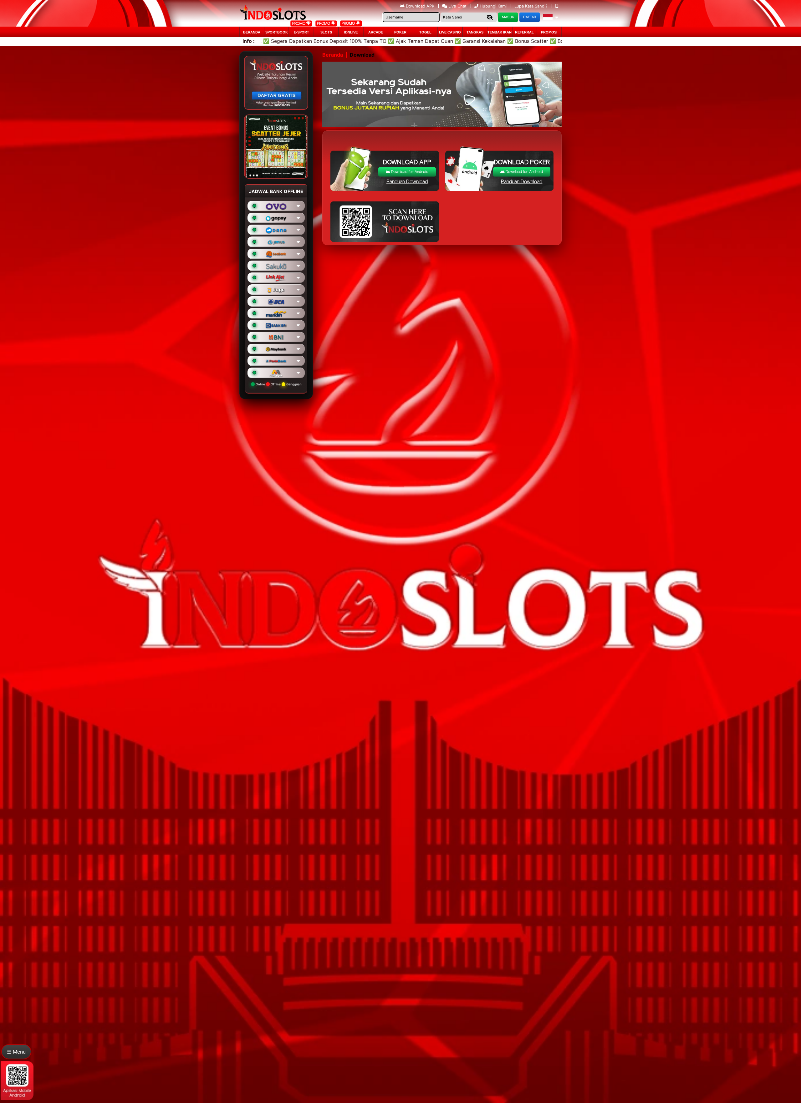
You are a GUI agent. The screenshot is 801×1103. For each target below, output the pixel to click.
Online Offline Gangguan (278, 384)
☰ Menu (16, 1052)
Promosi (549, 32)
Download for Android (409, 172)
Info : (248, 41)
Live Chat (457, 5)
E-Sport (301, 32)
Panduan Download (407, 182)
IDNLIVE (351, 32)
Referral (524, 32)
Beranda (251, 32)
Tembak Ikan (499, 32)
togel (425, 32)
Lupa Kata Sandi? (531, 5)
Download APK (420, 5)
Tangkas (475, 32)
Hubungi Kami (493, 5)
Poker (400, 32)
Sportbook (276, 32)
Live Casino (450, 32)
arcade (375, 32)
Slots (326, 32)
